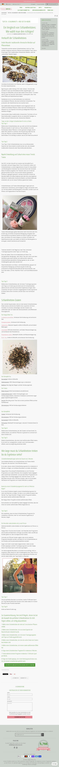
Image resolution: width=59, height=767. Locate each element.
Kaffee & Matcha (30, 4)
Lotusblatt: (4, 327)
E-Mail (8, 694)
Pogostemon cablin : (7, 332)
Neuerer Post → (24, 675)
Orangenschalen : (6, 319)
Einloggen (33, 1)
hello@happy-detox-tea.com (15, 742)
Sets (40, 4)
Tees (20, 4)
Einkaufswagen (52, 1)
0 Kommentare (5, 667)
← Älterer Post (15, 675)
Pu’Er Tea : (4, 335)
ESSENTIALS (48, 4)
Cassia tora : (4, 322)
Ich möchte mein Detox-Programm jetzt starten (19, 662)
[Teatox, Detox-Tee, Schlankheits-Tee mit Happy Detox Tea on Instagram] (57, 13)
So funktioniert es (23, 7)
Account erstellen (40, 1)
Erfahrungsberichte (38, 7)
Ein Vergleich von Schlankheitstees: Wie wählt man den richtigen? (19, 27)
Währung (15, 1)
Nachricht (9, 698)
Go (42, 731)
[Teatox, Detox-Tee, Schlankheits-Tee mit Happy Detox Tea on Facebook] (14, 745)
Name (8, 689)
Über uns (50, 7)
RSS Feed (44, 45)
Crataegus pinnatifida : (7, 314)
